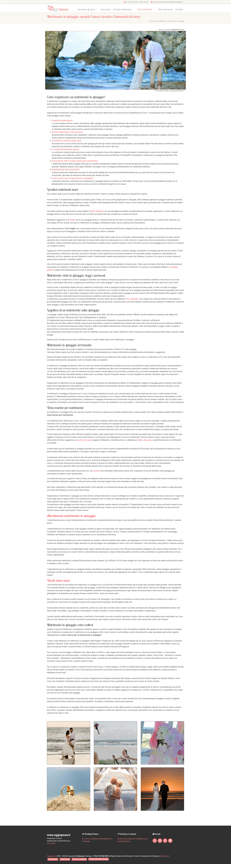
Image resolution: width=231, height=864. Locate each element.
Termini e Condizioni (79, 859)
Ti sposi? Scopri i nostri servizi (137, 2)
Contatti (179, 9)
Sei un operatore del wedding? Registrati (168, 2)
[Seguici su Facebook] (155, 840)
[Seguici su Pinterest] (165, 840)
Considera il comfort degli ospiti (66, 141)
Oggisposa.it (51, 856)
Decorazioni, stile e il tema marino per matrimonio (74, 161)
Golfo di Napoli (97, 211)
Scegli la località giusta (62, 120)
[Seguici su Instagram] (160, 840)
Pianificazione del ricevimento (65, 169)
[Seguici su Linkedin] (170, 840)
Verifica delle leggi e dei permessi (67, 132)
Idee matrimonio (165, 9)
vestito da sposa (84, 440)
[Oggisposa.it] (59, 8)
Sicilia (72, 220)
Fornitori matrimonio (122, 9)
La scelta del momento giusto (65, 149)
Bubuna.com (164, 856)
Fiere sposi (106, 9)
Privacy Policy (52, 859)
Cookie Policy (65, 859)
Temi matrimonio (145, 9)
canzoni (96, 471)
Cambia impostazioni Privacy (98, 859)
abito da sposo (145, 440)
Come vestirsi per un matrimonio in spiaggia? (72, 178)
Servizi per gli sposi (87, 9)
